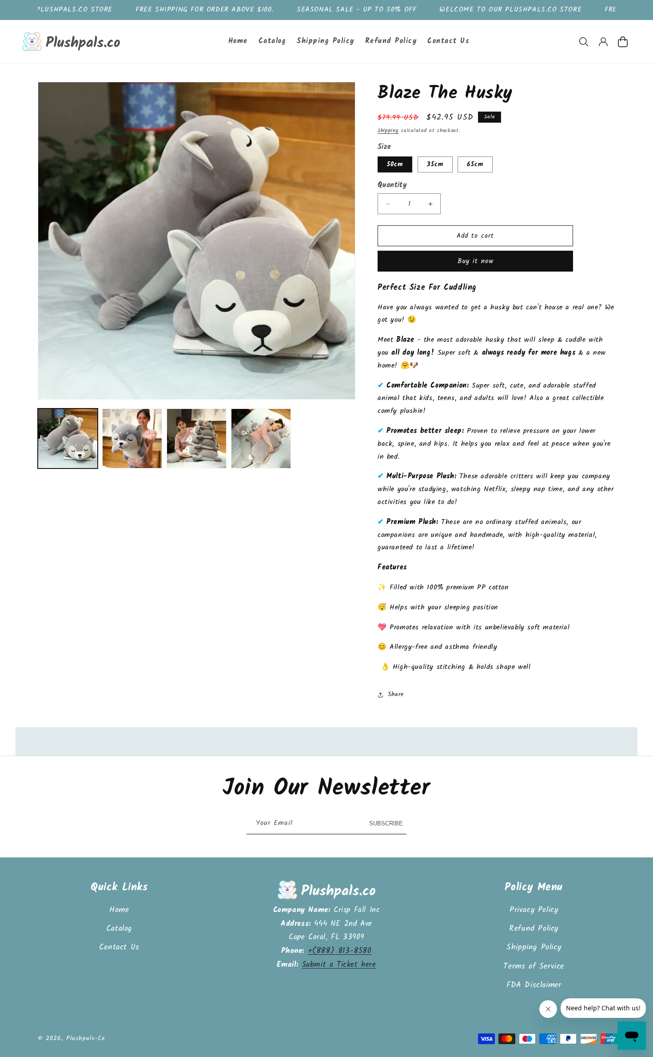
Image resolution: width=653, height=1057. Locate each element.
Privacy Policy (534, 910)
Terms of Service (533, 966)
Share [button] (396, 694)
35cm (435, 164)
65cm (475, 164)
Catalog (119, 928)
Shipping (388, 130)
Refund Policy (533, 928)
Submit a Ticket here (339, 965)
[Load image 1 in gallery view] (68, 438)
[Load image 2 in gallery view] (132, 438)
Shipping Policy (533, 947)
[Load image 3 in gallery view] (197, 438)
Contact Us (119, 947)
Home (119, 910)
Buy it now (476, 261)
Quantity (392, 185)
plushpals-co (85, 1038)
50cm (395, 164)
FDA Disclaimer (533, 985)
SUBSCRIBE (386, 823)
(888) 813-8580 (341, 951)
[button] (583, 41)
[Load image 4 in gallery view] (261, 438)
